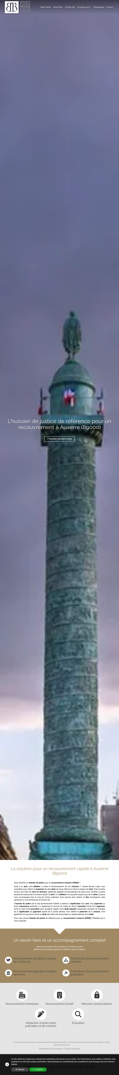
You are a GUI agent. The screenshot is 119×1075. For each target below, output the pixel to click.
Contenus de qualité (72, 1049)
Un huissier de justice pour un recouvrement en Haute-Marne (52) (39, 1042)
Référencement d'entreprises (50, 1049)
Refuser (21, 1069)
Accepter (39, 1069)
